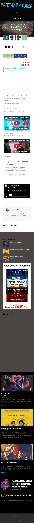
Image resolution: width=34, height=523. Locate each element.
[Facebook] (21, 19)
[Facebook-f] (13, 520)
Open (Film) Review (15, 242)
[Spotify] (13, 19)
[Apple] (16, 19)
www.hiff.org (15, 103)
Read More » (12, 243)
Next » (20, 507)
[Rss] (17, 520)
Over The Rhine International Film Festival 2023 (16, 495)
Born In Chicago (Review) (17, 256)
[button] (17, 12)
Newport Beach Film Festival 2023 (19, 249)
